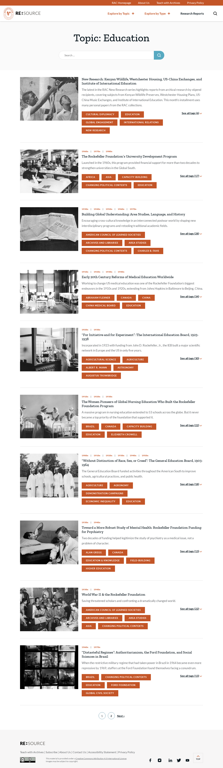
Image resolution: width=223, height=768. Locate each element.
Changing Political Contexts (106, 185)
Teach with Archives (168, 2)
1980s (108, 151)
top (199, 760)
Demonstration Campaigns (104, 493)
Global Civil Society (100, 693)
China (146, 297)
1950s (108, 209)
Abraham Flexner (98, 297)
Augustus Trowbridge (101, 375)
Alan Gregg (94, 552)
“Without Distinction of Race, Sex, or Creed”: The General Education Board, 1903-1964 (142, 462)
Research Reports (192, 13)
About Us (143, 2)
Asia (109, 177)
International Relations (141, 122)
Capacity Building (134, 177)
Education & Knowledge (103, 560)
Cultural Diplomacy (100, 114)
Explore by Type (155, 13)
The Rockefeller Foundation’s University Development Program (129, 156)
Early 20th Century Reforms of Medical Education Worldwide (128, 277)
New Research (96, 130)
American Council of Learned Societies (113, 234)
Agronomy (121, 485)
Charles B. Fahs (148, 250)
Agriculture (135, 359)
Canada (126, 297)
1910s (85, 272)
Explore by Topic (119, 13)
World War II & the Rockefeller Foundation (113, 594)
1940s (96, 209)
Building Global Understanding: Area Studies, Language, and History (133, 214)
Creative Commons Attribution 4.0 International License (101, 758)
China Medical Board (101, 305)
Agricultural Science (101, 359)
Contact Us (79, 752)
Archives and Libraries (102, 242)
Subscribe (51, 752)
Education (132, 114)
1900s (85, 455)
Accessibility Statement (102, 752)
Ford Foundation (123, 685)
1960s (85, 151)
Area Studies (137, 242)
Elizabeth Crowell (124, 434)
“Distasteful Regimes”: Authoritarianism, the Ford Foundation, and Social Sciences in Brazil (137, 654)
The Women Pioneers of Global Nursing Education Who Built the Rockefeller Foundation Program (138, 404)
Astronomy (126, 367)
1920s (96, 272)
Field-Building (140, 560)
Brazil (90, 426)
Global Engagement (99, 122)
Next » (121, 715)
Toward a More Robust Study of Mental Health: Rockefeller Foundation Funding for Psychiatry (141, 529)
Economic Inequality (101, 501)
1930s (85, 209)
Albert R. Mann (96, 367)
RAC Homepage (121, 2)
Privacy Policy (195, 2)
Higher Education (98, 568)
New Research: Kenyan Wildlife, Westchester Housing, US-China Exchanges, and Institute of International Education (142, 81)
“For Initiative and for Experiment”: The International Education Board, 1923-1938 (140, 337)
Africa (90, 177)
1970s (96, 151)
